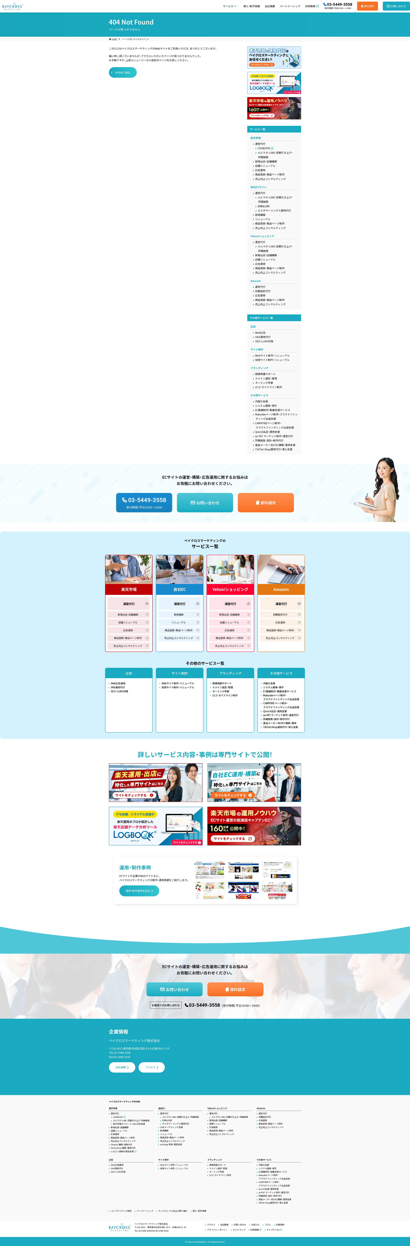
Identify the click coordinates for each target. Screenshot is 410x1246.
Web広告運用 (118, 683)
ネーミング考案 (264, 383)
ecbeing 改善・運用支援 (171, 1144)
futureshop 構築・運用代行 (123, 1147)
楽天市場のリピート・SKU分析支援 (129, 1123)
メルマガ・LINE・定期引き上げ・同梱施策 (131, 1120)
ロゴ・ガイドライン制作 (268, 387)
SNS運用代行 (263, 337)
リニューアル (262, 219)
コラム (268, 1224)
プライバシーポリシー (217, 1229)
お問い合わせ (240, 1224)
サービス (228, 6)
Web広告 (260, 332)
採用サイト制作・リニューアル (272, 360)
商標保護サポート (265, 374)
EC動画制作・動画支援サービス (272, 410)
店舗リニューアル (265, 166)
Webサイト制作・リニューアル (272, 355)
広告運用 (260, 170)
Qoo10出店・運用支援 (267, 432)
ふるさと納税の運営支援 (122, 1151)
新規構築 (260, 215)
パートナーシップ (290, 6)
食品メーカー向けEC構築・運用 (279, 723)
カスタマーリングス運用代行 (274, 210)
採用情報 (310, 6)
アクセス (150, 1067)
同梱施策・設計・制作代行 (269, 440)
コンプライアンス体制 (121, 1210)
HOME (114, 39)
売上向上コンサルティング (270, 179)
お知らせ (255, 1224)
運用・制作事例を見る (138, 891)
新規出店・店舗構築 (266, 161)
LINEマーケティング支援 (171, 1127)
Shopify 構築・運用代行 (121, 1144)
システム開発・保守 (266, 406)
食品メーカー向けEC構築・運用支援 (275, 445)
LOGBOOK (264, 148)
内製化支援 (261, 401)
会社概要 (270, 6)
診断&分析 (264, 206)
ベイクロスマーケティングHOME (124, 1101)
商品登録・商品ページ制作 (270, 174)
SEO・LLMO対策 (264, 341)
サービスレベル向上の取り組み (173, 1210)
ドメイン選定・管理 (266, 378)
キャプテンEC (273, 1229)
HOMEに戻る (122, 72)
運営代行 (260, 144)
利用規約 (280, 1224)
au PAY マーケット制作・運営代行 (274, 436)
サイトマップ (239, 1229)
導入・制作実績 (251, 6)
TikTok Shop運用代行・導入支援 (273, 449)
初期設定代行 (263, 291)
